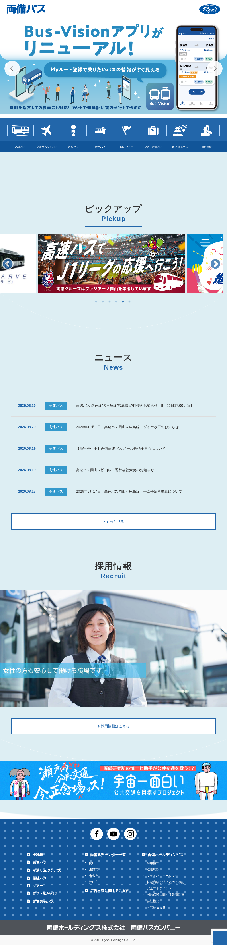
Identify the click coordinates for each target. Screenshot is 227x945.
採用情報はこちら (115, 726)
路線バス (40, 878)
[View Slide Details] (113, 66)
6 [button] (129, 302)
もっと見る (115, 521)
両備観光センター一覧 (108, 855)
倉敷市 (93, 876)
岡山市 (93, 863)
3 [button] (109, 302)
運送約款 (153, 869)
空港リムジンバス (47, 870)
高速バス (40, 862)
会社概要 (153, 901)
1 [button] (96, 302)
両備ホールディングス (166, 855)
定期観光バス (43, 901)
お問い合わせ (156, 907)
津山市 (93, 882)
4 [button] (116, 302)
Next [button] (215, 264)
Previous (12, 68)
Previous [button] (7, 264)
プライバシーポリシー (162, 876)
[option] (111, 263)
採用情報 (153, 863)
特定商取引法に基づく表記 (165, 882)
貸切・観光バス (45, 893)
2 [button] (103, 302)
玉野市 (93, 869)
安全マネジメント (159, 888)
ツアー (38, 886)
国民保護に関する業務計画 (165, 894)
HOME (38, 855)
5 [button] (123, 302)
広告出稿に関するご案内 (110, 891)
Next (215, 68)
